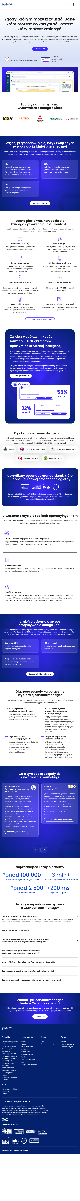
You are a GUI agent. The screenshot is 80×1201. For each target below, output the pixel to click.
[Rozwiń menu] (77, 4)
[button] (43, 850)
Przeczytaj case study (16, 832)
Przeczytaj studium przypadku (59, 819)
